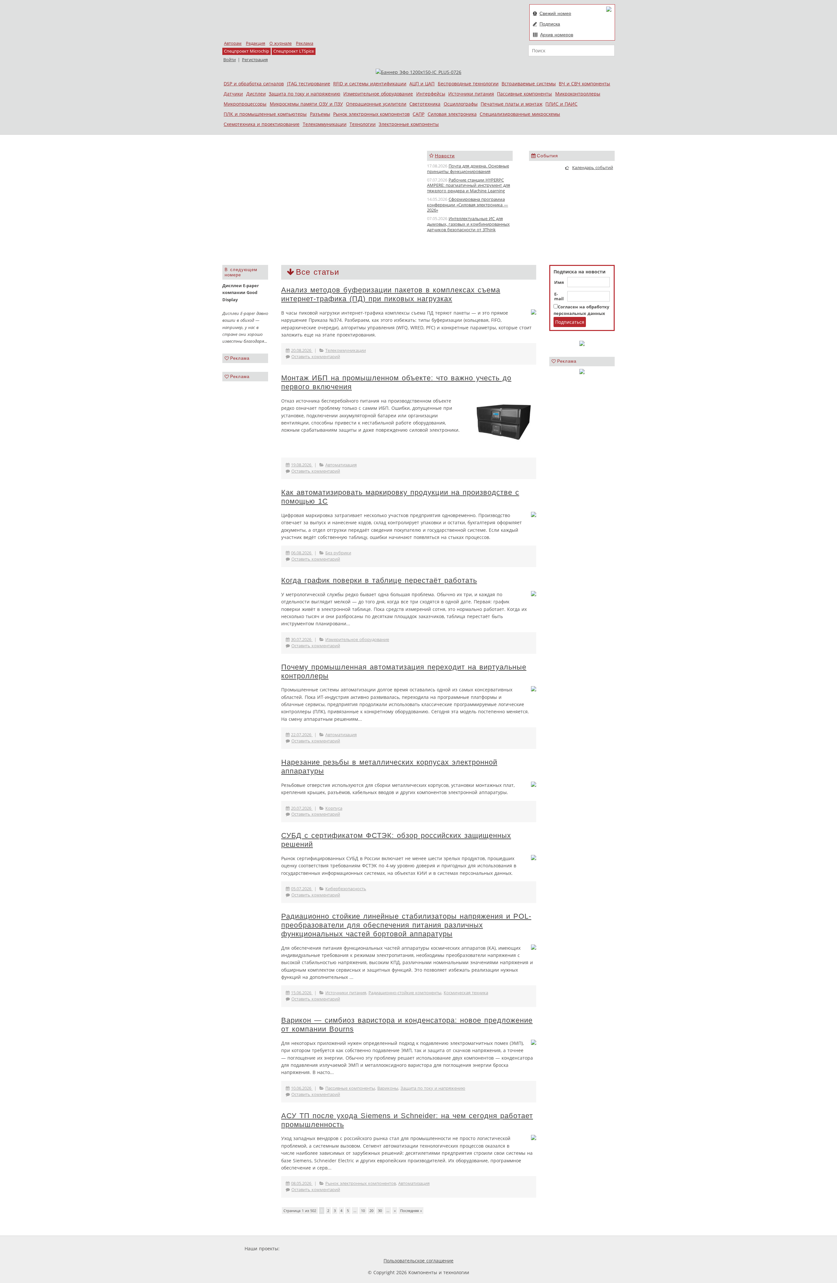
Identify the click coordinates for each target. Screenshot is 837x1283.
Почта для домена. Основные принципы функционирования (468, 168)
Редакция (255, 43)
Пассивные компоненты (524, 94)
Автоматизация (341, 465)
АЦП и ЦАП (422, 83)
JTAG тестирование (308, 83)
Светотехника (424, 104)
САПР (418, 114)
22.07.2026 (302, 734)
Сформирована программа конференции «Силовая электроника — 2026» (467, 205)
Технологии (363, 124)
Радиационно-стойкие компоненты (404, 993)
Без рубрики (338, 553)
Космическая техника (466, 993)
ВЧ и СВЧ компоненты (584, 83)
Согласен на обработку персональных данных (581, 310)
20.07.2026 (302, 808)
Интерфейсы (430, 94)
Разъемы (320, 114)
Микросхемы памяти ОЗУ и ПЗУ (306, 104)
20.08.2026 (302, 350)
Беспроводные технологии (468, 83)
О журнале (280, 43)
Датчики (233, 94)
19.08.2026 (302, 465)
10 (363, 1210)
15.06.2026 (302, 993)
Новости (445, 155)
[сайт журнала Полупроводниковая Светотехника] (392, 1248)
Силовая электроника (452, 114)
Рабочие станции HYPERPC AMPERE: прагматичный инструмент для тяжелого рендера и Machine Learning (468, 185)
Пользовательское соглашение (418, 1260)
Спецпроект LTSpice (293, 51)
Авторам (233, 43)
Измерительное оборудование (378, 94)
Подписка (549, 24)
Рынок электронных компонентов (371, 114)
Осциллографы (461, 104)
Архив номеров (556, 34)
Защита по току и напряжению (304, 94)
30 (380, 1210)
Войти (229, 59)
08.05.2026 (302, 1183)
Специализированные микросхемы (520, 114)
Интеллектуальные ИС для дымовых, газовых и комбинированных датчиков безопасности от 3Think (468, 224)
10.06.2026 (302, 1088)
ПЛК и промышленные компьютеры (265, 114)
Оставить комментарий (315, 356)
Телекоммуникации (325, 124)
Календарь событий (592, 167)
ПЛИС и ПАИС (561, 104)
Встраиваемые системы (529, 83)
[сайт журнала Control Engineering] (486, 1248)
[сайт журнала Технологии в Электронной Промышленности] (343, 1248)
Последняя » (411, 1210)
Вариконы (387, 1088)
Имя (559, 282)
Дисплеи (256, 94)
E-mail (559, 296)
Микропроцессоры (245, 104)
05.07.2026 (302, 889)
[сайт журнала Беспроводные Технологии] (443, 1248)
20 (371, 1210)
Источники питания (471, 94)
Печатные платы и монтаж (511, 104)
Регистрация (255, 59)
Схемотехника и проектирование (261, 124)
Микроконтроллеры (577, 94)
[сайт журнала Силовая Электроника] (302, 1248)
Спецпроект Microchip (246, 51)
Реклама (304, 43)
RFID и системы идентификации (369, 83)
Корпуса (333, 808)
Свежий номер (555, 13)
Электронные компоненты (409, 124)
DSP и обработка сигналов (254, 83)
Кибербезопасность (345, 889)
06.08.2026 (302, 553)
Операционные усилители (376, 104)
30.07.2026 (302, 639)
